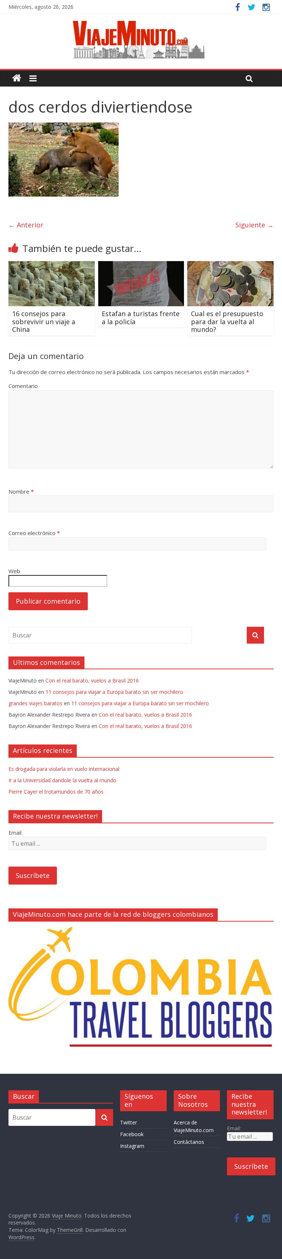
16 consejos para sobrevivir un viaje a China (43, 321)
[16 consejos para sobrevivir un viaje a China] (51, 265)
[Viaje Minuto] (141, 22)
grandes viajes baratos (35, 703)
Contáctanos (189, 1141)
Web (14, 571)
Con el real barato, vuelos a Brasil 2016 (92, 680)
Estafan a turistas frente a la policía (141, 317)
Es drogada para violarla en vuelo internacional (63, 768)
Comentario (23, 385)
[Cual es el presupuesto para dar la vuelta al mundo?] (230, 265)
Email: (15, 832)
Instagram (132, 1145)
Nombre (21, 491)
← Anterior (25, 224)
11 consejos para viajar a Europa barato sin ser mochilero (114, 691)
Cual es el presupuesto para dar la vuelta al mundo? (227, 321)
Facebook (132, 1134)
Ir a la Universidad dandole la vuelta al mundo (62, 780)
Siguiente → (254, 224)
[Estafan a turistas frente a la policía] (141, 265)
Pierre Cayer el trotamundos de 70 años (56, 791)
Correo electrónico (34, 533)
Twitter (128, 1122)
